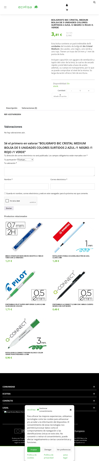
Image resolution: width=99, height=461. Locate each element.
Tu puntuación (11, 159)
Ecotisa (7, 393)
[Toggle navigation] (5, 7)
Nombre (8, 179)
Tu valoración (10, 163)
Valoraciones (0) (29, 108)
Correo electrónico (58, 179)
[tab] (11, 108)
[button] (70, 409)
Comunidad (9, 386)
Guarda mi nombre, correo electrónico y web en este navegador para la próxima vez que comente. (47, 193)
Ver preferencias (64, 449)
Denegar (47, 449)
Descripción (11, 108)
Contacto (8, 400)
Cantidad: (62, 90)
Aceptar (34, 449)
